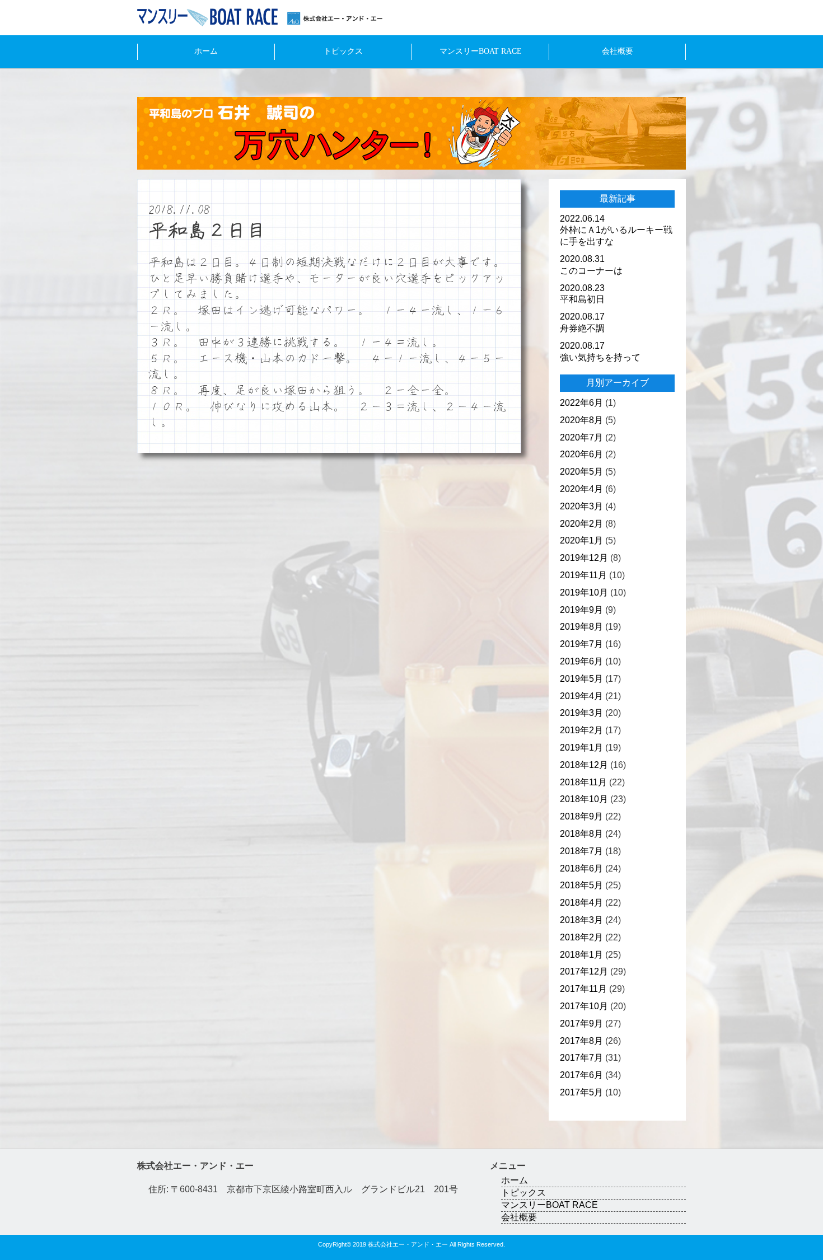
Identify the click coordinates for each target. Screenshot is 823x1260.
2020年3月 (581, 506)
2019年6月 (581, 661)
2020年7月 (581, 437)
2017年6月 (581, 1075)
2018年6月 (581, 868)
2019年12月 (584, 558)
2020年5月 (581, 471)
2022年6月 (581, 402)
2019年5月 (581, 678)
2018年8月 (581, 834)
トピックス (343, 51)
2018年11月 (583, 782)
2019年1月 (581, 747)
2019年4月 (581, 696)
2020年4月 (581, 489)
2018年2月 (581, 937)
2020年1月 (581, 540)
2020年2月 (581, 523)
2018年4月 (581, 902)
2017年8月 (581, 1041)
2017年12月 (584, 971)
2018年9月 (581, 816)
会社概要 (617, 51)
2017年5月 (581, 1092)
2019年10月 (584, 592)
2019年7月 (581, 644)
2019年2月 (581, 730)
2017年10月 (584, 1006)
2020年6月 (581, 454)
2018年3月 (581, 920)
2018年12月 (584, 765)
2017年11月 (583, 989)
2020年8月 (581, 420)
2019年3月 (581, 713)
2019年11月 (583, 575)
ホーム (206, 51)
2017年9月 (581, 1023)
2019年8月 (581, 626)
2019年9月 (581, 610)
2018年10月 (584, 799)
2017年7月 (581, 1057)
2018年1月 (581, 954)
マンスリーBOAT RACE (480, 51)
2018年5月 (581, 885)
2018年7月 (581, 851)
